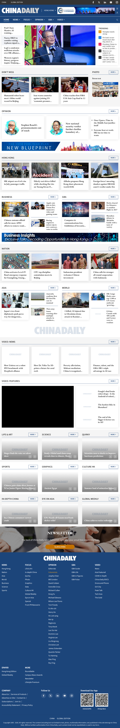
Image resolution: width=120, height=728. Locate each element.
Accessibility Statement (11, 705)
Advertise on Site (8, 698)
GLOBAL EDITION (17, 2)
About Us (5, 694)
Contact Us (21, 698)
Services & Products (18, 694)
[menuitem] (49, 10)
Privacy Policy (27, 705)
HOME (6, 19)
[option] (60, 45)
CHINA (4, 2)
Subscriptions (7, 701)
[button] (30, 456)
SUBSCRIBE (60, 547)
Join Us (18, 701)
